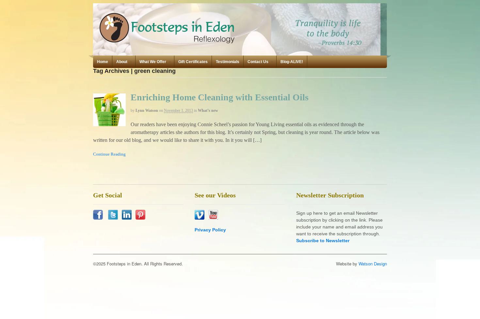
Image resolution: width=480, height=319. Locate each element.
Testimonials (227, 61)
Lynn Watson (147, 110)
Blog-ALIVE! (291, 61)
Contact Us (258, 61)
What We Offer (152, 61)
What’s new (208, 110)
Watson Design (373, 263)
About (121, 61)
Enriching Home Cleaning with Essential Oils (220, 97)
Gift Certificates (193, 61)
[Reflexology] (168, 43)
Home (102, 61)
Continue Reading (109, 154)
